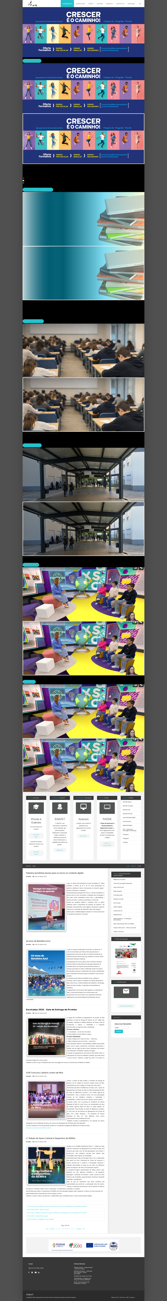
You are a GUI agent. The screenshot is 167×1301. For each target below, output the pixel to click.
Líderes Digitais (117, 907)
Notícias (100, 4)
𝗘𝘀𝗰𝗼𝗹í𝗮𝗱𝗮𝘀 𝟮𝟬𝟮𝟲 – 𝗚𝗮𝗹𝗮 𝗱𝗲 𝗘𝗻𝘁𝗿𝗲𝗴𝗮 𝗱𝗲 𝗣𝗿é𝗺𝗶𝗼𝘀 (51, 1009)
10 (72, 1229)
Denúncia (132, 1297)
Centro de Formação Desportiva (122, 883)
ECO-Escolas (117, 903)
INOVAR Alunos (127, 802)
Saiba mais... (59, 850)
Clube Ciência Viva (118, 887)
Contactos (120, 4)
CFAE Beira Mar (117, 895)
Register (133, 866)
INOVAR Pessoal (127, 813)
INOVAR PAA (126, 810)
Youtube (125, 842)
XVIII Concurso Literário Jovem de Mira (44, 1072)
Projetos (109, 4)
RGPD (127, 1297)
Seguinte (78, 1229)
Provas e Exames (36, 853)
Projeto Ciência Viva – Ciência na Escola (124, 927)
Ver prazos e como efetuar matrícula (38, 189)
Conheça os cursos (32, 61)
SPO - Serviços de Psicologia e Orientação (129, 829)
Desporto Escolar (118, 899)
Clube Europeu (117, 891)
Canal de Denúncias (126, 1006)
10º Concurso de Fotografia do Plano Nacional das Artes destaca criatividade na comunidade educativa (57, 1206)
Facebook (125, 834)
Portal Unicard (127, 821)
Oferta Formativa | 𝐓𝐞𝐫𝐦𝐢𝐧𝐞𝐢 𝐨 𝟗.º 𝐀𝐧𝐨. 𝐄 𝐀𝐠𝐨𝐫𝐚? (40, 1219)
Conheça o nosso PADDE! (107, 844)
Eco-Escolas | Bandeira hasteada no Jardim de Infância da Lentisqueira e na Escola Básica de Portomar (57, 1213)
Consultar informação (33, 321)
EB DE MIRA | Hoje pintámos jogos (37, 1216)
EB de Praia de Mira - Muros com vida (38, 1209)
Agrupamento (67, 4)
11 (74, 1229)
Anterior (52, 1229)
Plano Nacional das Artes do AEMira (123, 924)
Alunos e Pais (80, 4)
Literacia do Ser (117, 911)
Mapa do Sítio (114, 1297)
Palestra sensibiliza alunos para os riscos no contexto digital (54, 873)
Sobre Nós (122, 1297)
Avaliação (131, 4)
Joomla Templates (71, 1297)
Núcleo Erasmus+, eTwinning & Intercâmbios (122, 919)
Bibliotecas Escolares (119, 879)
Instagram (126, 838)
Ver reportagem (31, 565)
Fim (84, 1229)
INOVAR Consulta (128, 806)
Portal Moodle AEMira (129, 817)
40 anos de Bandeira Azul (38, 941)
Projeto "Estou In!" (118, 931)
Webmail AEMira (127, 825)
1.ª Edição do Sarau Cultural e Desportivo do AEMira (50, 1138)
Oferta (90, 4)
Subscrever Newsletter (123, 1024)
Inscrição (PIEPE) (36, 836)
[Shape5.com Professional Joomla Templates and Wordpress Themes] (29, 1295)
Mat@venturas (117, 914)
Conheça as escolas (32, 445)
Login (128, 866)
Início (47, 1229)
